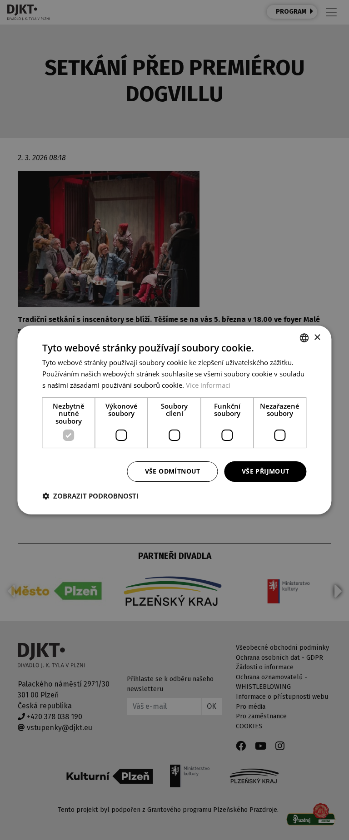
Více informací (208, 385)
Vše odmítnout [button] (172, 471)
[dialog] (174, 420)
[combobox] (304, 337)
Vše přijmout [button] (265, 471)
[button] (90, 496)
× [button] (317, 337)
